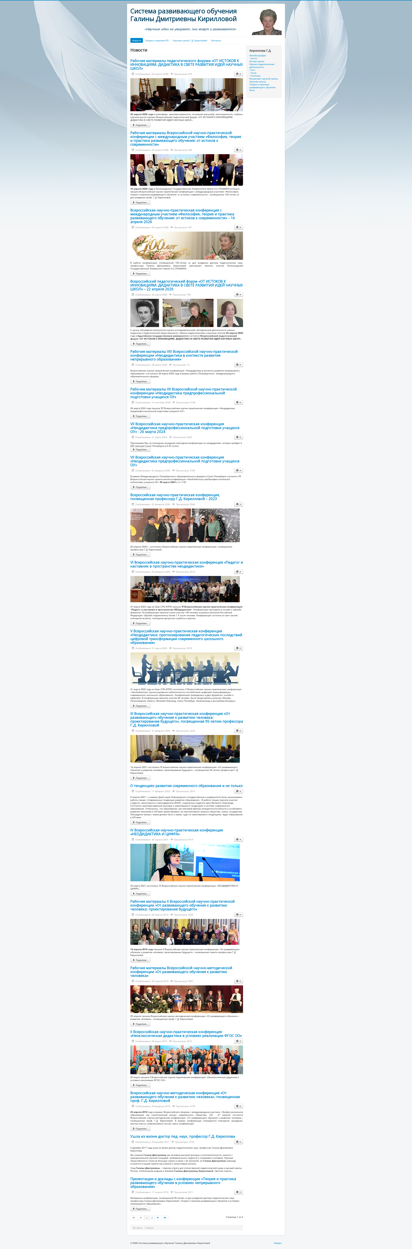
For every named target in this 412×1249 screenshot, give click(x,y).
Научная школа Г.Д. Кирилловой (190, 40)
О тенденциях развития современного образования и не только (186, 785)
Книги (253, 70)
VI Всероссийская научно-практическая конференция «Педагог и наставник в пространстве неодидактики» (186, 564)
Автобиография (257, 55)
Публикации (255, 75)
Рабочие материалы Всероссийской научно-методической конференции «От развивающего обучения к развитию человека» (181, 971)
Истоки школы (256, 61)
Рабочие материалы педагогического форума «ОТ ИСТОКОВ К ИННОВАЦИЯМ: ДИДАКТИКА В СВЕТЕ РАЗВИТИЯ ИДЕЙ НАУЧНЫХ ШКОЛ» (186, 64)
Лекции (253, 72)
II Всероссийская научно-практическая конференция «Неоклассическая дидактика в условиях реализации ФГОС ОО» (186, 1033)
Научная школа (257, 81)
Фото (252, 90)
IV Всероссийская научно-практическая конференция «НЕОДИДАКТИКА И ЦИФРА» (176, 832)
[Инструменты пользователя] (238, 74)
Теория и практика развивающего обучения (262, 86)
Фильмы (254, 58)
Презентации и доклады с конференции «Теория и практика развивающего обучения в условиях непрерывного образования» (183, 1182)
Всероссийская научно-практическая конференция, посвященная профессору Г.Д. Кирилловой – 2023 (175, 496)
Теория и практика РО (157, 40)
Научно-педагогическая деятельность (261, 65)
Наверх (278, 1242)
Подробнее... (141, 124)
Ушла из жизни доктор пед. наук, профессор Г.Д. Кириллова (182, 1136)
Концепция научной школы (263, 78)
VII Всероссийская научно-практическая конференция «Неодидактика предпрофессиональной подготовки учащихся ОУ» (184, 461)
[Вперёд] (158, 1217)
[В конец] (165, 1217)
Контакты (216, 40)
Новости (136, 40)
